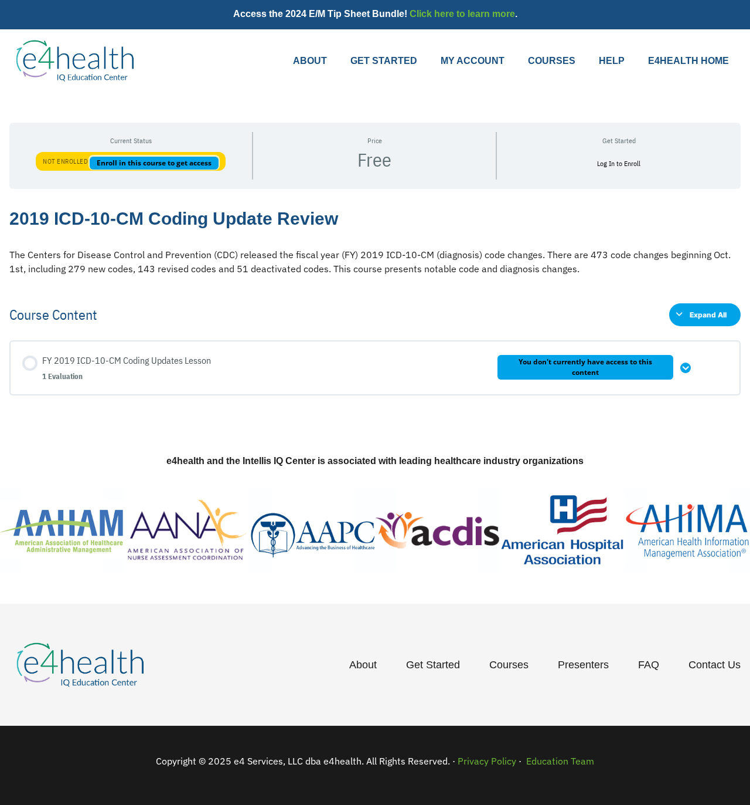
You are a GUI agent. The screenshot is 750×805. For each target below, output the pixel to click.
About (310, 61)
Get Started (383, 61)
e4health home (688, 61)
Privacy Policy (487, 761)
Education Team (559, 761)
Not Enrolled (66, 161)
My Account (472, 61)
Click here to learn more (462, 14)
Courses (551, 61)
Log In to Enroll (618, 163)
